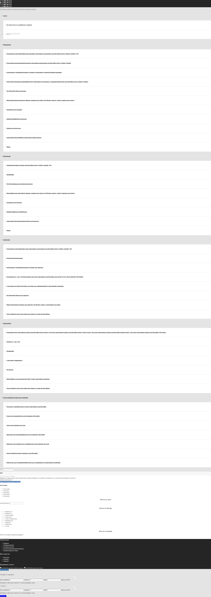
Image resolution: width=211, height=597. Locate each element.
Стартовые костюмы (35, 286)
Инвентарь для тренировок (33, 462)
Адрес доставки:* (66, 580)
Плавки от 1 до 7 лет (13, 342)
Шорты (40, 100)
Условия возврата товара (10, 550)
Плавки (29, 165)
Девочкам (6, 490)
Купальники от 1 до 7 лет (45, 277)
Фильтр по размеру (5, 535)
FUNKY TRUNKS (11, 519)
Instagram (6, 561)
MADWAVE (9, 520)
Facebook (6, 559)
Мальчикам (6, 494)
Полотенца (22, 453)
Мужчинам (6, 496)
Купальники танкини (34, 72)
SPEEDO (8, 524)
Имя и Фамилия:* (5, 580)
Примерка (6, 543)
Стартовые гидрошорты (14, 360)
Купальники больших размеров (47, 82)
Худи (14, 109)
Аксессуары (6, 489)
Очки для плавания (23, 416)
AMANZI (8, 511)
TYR (7, 526)
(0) (5, 16)
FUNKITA (9, 515)
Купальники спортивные (42, 54)
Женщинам (6, 492)
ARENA (8, 513)
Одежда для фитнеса (14, 128)
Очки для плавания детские (16, 425)
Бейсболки (17, 119)
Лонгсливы (28, 314)
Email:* (45, 580)
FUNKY (8, 517)
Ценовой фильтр (5, 503)
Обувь (8, 147)
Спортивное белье (24, 137)
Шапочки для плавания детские (28, 444)
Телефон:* (26, 580)
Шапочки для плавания (26, 434)
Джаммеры (10, 174)
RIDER (7, 522)
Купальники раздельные (39, 63)
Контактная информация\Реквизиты (13, 548)
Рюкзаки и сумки (26, 407)
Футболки (16, 91)
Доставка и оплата (8, 547)
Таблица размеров (8, 545)
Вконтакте (6, 557)
